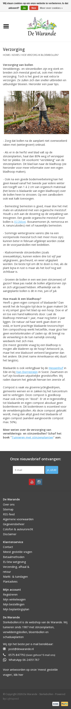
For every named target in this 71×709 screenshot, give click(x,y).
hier (21, 675)
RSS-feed (9, 514)
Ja (24, 8)
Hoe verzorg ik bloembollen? (40, 55)
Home (6, 55)
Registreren (10, 594)
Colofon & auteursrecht (18, 529)
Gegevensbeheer (13, 524)
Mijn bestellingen (13, 604)
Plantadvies (10, 581)
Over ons (9, 504)
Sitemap (8, 509)
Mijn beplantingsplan (16, 609)
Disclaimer (9, 534)
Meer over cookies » (51, 8)
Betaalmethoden (13, 557)
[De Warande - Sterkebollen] (42, 26)
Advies (16, 55)
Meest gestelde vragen (17, 552)
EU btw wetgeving (14, 562)
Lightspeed (12, 698)
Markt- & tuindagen (15, 576)
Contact (8, 547)
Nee (34, 8)
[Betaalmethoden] (55, 703)
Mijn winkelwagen (14, 599)
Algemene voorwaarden (18, 519)
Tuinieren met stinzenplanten (32, 437)
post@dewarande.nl (21, 649)
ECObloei (20, 222)
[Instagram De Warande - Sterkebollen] (39, 482)
